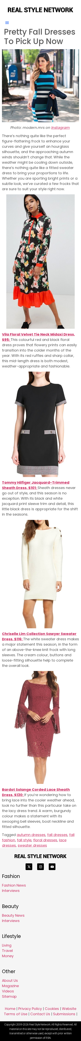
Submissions (64, 1013)
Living (6, 945)
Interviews (11, 890)
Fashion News (14, 885)
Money (8, 955)
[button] (7, 23)
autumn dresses (31, 834)
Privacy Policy (30, 1008)
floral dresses (45, 840)
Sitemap (9, 996)
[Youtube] (52, 866)
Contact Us (40, 1013)
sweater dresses (32, 845)
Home (10, 1008)
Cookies (52, 1008)
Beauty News (13, 915)
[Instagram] (40, 866)
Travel (7, 950)
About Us (10, 980)
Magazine (10, 985)
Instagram (60, 127)
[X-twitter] (29, 866)
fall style (24, 840)
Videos (8, 991)
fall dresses (57, 834)
